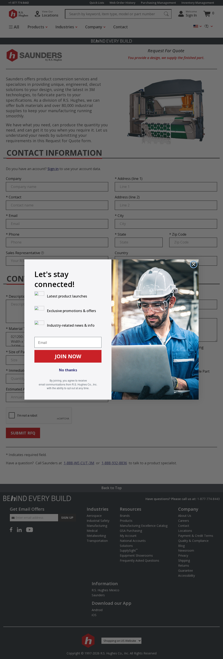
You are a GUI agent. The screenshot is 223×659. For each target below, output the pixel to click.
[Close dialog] (193, 264)
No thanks (68, 370)
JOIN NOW (68, 356)
